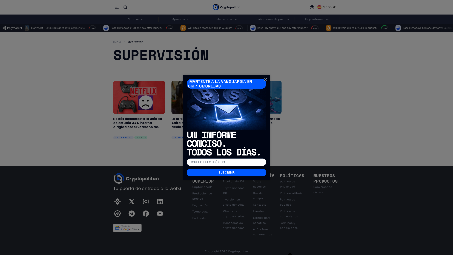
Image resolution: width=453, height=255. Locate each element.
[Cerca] (265, 79)
